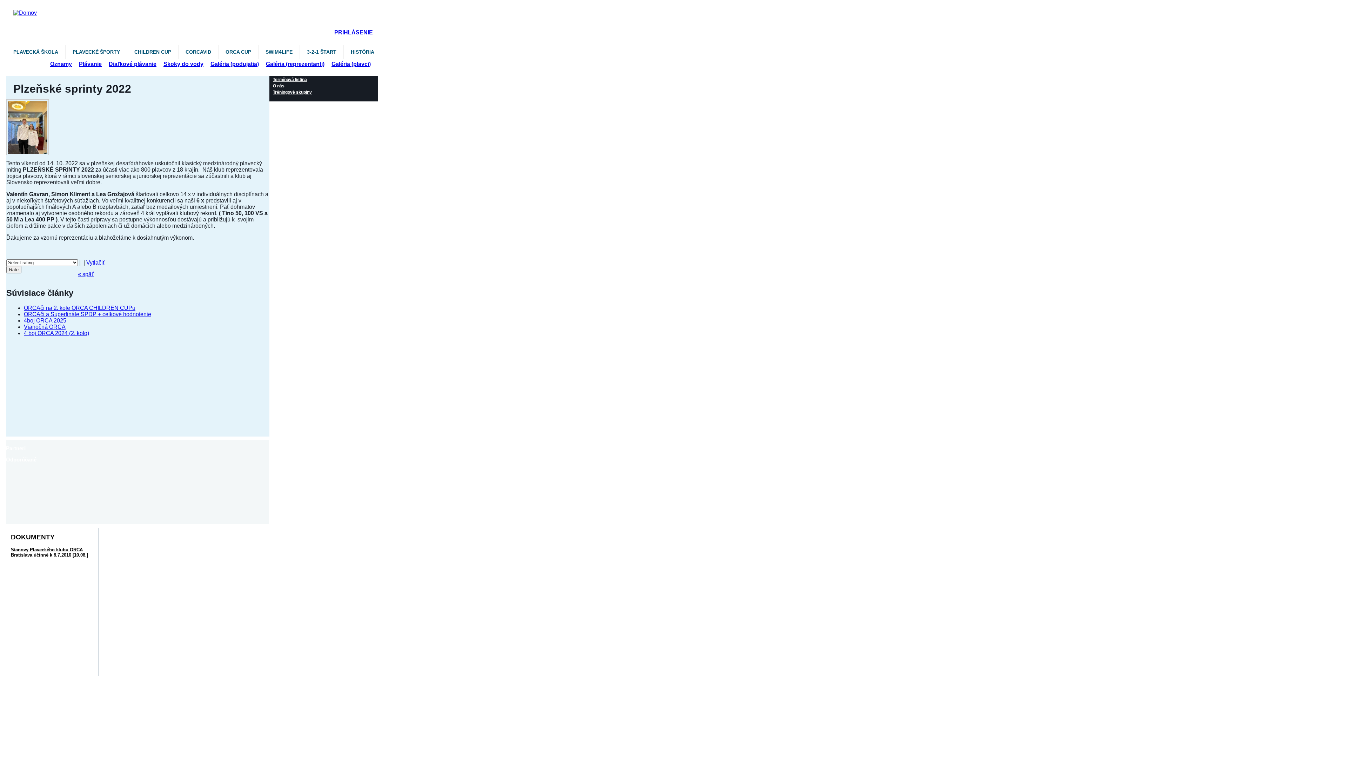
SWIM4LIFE (279, 52)
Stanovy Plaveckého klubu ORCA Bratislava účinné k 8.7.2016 (49, 552)
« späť (86, 274)
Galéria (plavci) (351, 64)
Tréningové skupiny (292, 92)
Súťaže (26, 64)
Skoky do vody (183, 64)
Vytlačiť (95, 263)
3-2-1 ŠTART (321, 52)
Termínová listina (290, 79)
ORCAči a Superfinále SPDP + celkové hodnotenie (87, 314)
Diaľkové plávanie (132, 64)
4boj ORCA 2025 (45, 321)
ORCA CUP (238, 52)
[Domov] (197, 6)
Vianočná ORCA (45, 327)
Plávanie (90, 64)
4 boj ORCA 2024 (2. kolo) (56, 333)
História (362, 52)
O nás (278, 86)
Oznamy (61, 64)
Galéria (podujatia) (234, 64)
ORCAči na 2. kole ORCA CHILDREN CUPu (79, 308)
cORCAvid (198, 52)
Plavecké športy (96, 52)
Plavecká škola (35, 52)
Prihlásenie (353, 32)
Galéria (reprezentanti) (295, 64)
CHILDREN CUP (152, 52)
